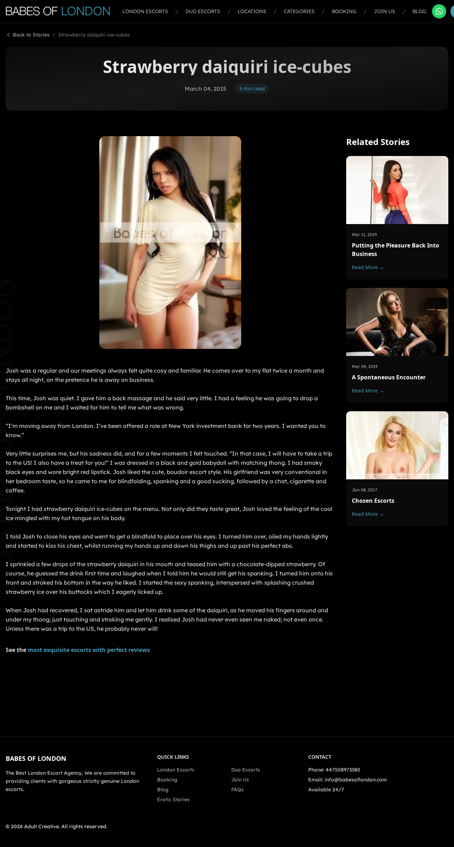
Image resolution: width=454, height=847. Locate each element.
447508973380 (343, 770)
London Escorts (145, 11)
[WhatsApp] (439, 11)
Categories (299, 11)
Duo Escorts (203, 11)
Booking (344, 11)
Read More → (368, 267)
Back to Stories (31, 35)
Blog (419, 11)
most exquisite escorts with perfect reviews (89, 650)
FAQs (237, 789)
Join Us (384, 11)
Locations (252, 11)
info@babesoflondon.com (356, 779)
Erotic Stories (173, 799)
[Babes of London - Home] (61, 11)
